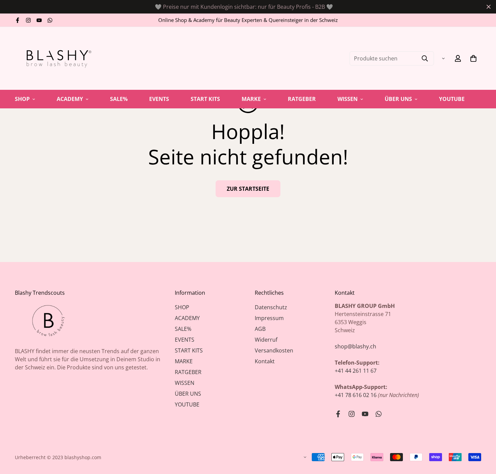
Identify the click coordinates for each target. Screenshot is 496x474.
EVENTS (159, 99)
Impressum (269, 318)
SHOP (22, 99)
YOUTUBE (452, 99)
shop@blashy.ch (355, 346)
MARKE (251, 99)
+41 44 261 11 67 (356, 370)
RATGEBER (302, 99)
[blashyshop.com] (57, 58)
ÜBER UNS (398, 99)
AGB (260, 329)
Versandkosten (274, 350)
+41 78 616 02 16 (356, 395)
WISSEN (347, 99)
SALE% (119, 99)
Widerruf (266, 339)
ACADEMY (70, 99)
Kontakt (265, 361)
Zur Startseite (248, 188)
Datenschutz (271, 307)
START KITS (205, 99)
